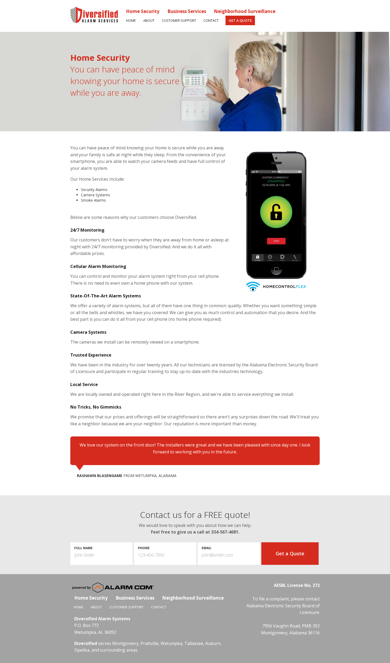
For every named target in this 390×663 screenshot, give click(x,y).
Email (206, 548)
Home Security (142, 11)
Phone (144, 548)
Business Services (186, 11)
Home (131, 20)
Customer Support (179, 20)
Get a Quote (240, 20)
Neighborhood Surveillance (244, 11)
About (148, 20)
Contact (211, 20)
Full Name (83, 548)
